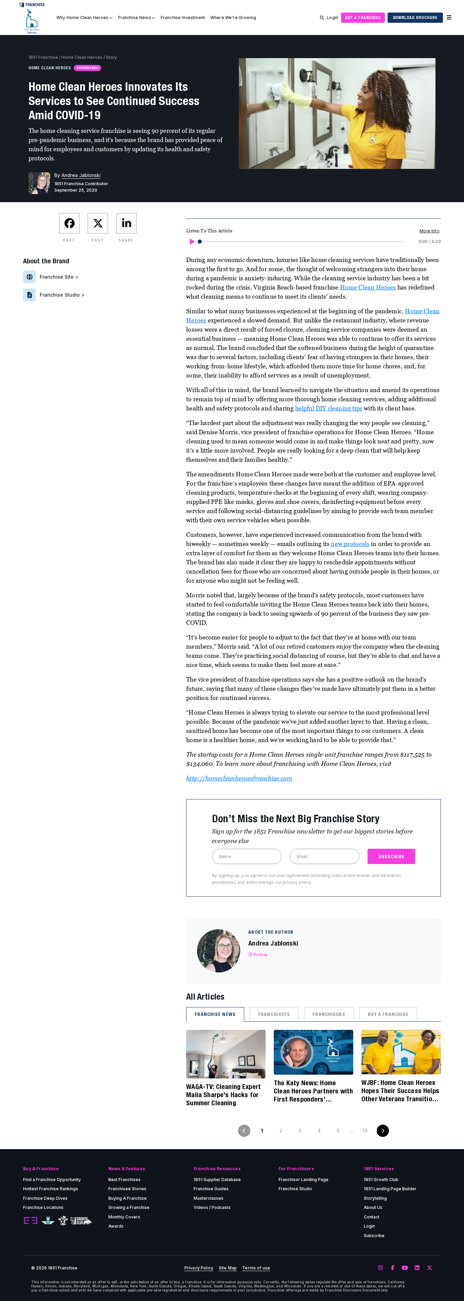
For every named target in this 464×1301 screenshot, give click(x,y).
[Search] (322, 18)
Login (332, 17)
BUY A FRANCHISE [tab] (388, 1014)
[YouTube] (404, 1268)
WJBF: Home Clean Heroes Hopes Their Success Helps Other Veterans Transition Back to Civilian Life (400, 1090)
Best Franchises (124, 1179)
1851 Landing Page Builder (390, 1188)
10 (364, 1130)
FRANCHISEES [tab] (274, 1014)
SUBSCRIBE (391, 856)
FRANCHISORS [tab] (329, 1014)
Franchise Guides (211, 1188)
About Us (373, 1207)
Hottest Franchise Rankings (50, 1188)
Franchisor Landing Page (303, 1179)
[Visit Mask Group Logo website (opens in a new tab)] (63, 1221)
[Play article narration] (191, 241)
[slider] (199, 241)
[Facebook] (392, 1268)
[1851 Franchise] (32, 21)
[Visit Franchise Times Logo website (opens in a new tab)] (48, 1221)
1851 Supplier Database (217, 1179)
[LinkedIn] (417, 1268)
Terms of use (256, 1268)
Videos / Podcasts (212, 1207)
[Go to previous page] (244, 1131)
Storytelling (375, 1198)
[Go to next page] (383, 1131)
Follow (260, 954)
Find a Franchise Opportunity (52, 1179)
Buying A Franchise (127, 1198)
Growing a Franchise (128, 1207)
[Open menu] (449, 17)
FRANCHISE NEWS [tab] (215, 1014)
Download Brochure (415, 17)
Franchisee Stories (127, 1188)
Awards (116, 1226)
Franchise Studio (295, 1188)
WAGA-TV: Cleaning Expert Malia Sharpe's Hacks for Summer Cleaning (223, 1095)
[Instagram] (380, 1268)
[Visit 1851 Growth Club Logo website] (81, 1220)
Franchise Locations (43, 1207)
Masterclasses (209, 1198)
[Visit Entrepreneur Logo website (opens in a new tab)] (30, 1221)
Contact (371, 1216)
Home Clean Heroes (82, 57)
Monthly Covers (124, 1216)
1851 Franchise (43, 57)
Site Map (228, 1268)
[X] (429, 1268)
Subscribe (374, 1235)
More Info (429, 230)
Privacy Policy (198, 1268)
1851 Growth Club (381, 1179)
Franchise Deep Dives (45, 1198)
